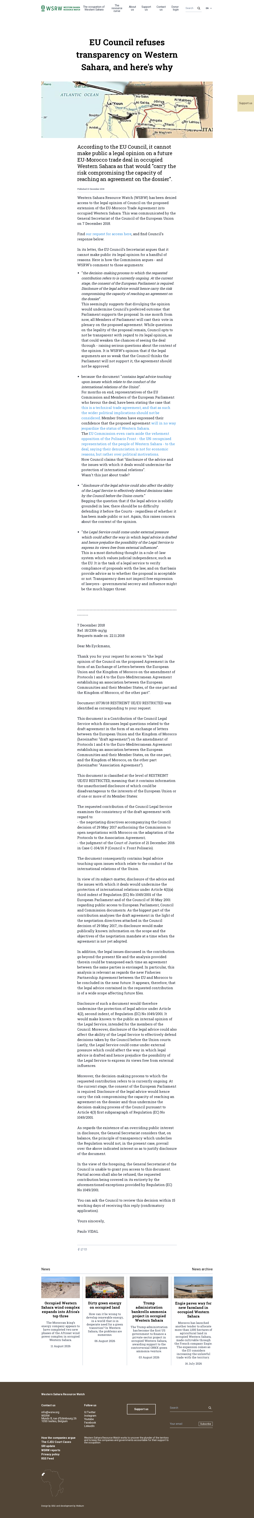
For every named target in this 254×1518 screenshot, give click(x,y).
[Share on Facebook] (78, 1249)
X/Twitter (90, 1412)
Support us (245, 103)
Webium (80, 1506)
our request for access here (108, 234)
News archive (202, 1269)
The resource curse (117, 8)
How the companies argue (58, 1437)
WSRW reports (50, 1450)
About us (132, 8)
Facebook (90, 1422)
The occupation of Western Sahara (94, 8)
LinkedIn (89, 1426)
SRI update (48, 1446)
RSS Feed (47, 1458)
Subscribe (205, 1423)
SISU (53, 1506)
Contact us (161, 8)
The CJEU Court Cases (56, 1442)
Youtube (89, 1419)
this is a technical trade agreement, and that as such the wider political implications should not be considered (125, 412)
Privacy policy (50, 1454)
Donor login (175, 8)
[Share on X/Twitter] (82, 1249)
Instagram (90, 1415)
